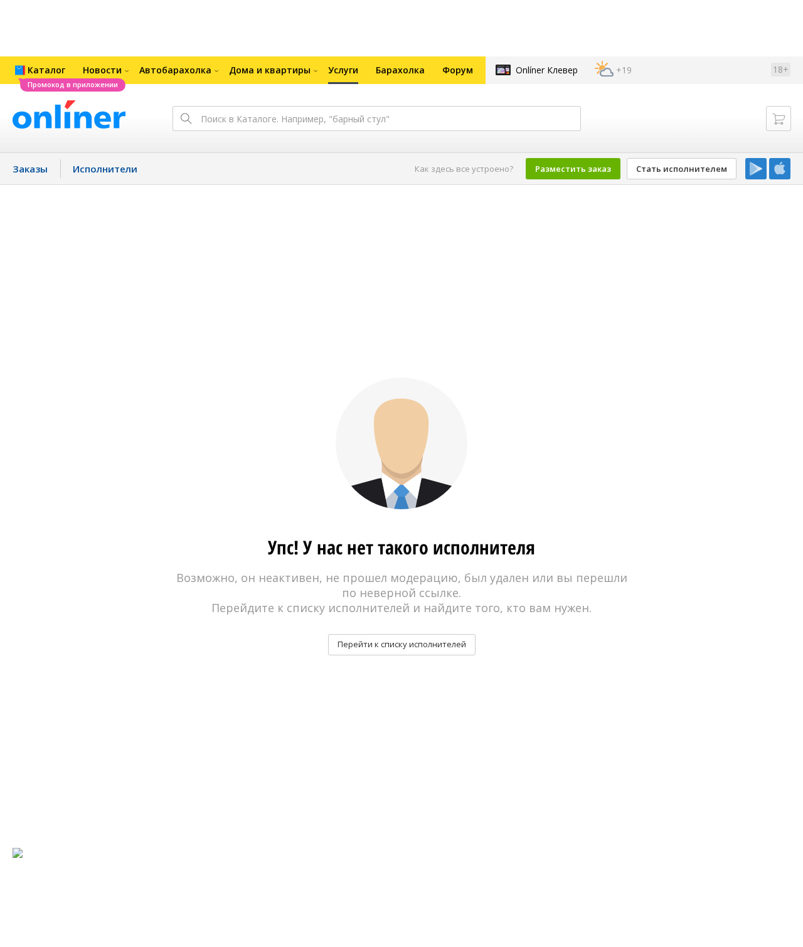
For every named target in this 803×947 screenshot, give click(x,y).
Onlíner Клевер (547, 70)
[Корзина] (778, 118)
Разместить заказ (573, 168)
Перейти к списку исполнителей (402, 644)
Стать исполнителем (681, 168)
